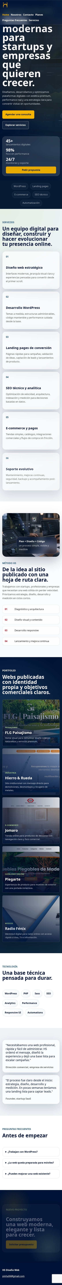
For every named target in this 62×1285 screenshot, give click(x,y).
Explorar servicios (15, 125)
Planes (39, 14)
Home (5, 14)
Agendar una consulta (18, 114)
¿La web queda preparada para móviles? (31, 1162)
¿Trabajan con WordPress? (23, 1151)
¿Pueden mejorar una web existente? (29, 1173)
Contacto (28, 14)
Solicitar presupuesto (21, 1244)
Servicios (34, 20)
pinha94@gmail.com (13, 1276)
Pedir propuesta (31, 170)
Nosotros (16, 14)
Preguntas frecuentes (14, 20)
